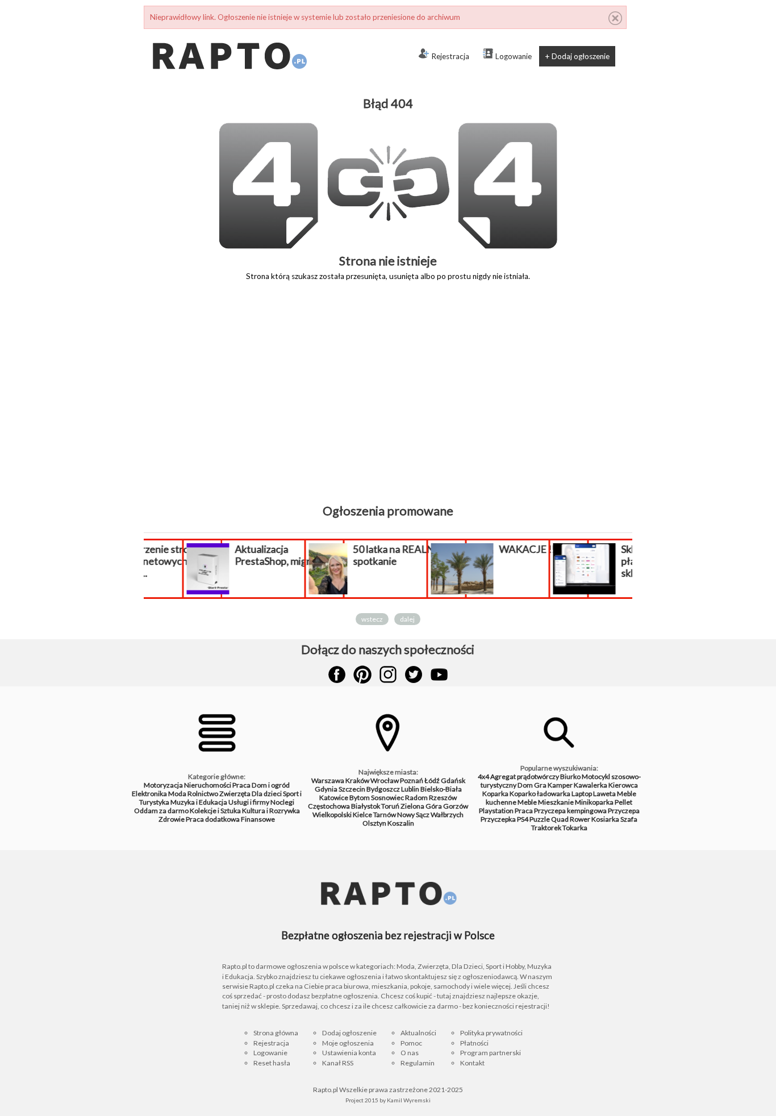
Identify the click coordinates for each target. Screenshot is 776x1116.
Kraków (357, 780)
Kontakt (472, 1063)
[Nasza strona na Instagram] (388, 674)
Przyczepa (624, 810)
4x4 (483, 776)
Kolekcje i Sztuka (215, 810)
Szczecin (352, 789)
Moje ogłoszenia (348, 1043)
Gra (540, 785)
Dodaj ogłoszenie (349, 1032)
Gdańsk (453, 780)
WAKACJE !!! (497, 549)
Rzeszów (443, 797)
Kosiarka (605, 819)
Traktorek (546, 827)
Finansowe (258, 819)
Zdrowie (171, 819)
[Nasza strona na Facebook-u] (337, 674)
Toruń (390, 806)
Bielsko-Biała (441, 789)
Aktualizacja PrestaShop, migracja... (253, 555)
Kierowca (623, 785)
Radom (416, 797)
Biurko (570, 776)
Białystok (365, 806)
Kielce (362, 814)
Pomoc (411, 1043)
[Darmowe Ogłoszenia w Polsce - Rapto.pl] (229, 33)
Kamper (560, 785)
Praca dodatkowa (213, 819)
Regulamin (417, 1063)
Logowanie (513, 56)
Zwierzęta (235, 793)
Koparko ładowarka (540, 793)
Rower (580, 819)
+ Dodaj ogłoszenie (577, 56)
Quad (560, 819)
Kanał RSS (337, 1063)
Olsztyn (374, 823)
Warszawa (327, 780)
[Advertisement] (388, 400)
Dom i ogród (271, 785)
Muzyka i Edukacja (198, 802)
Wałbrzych (447, 814)
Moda (177, 793)
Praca (241, 785)
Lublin (410, 789)
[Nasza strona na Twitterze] (413, 674)
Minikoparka (594, 802)
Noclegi (282, 802)
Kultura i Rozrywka (271, 810)
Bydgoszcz (383, 789)
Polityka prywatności (491, 1032)
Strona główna (275, 1032)
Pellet (623, 802)
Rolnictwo (202, 793)
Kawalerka (590, 785)
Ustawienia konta (349, 1052)
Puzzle (539, 819)
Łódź (432, 780)
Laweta (604, 793)
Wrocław (384, 780)
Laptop (581, 793)
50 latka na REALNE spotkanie (364, 555)
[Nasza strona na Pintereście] (362, 674)
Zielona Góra (421, 806)
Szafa (628, 819)
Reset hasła (271, 1063)
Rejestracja (450, 56)
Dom (525, 785)
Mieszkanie (556, 802)
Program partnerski (490, 1052)
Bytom (359, 797)
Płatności (474, 1043)
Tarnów (384, 814)
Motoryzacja (163, 785)
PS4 (522, 819)
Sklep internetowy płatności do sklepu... (629, 561)
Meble (527, 802)
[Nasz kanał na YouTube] (439, 674)
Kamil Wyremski (409, 1100)
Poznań (411, 780)
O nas (409, 1052)
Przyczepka (498, 819)
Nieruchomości (207, 785)
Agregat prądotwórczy (524, 776)
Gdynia (326, 789)
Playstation (496, 810)
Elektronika (149, 793)
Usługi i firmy (248, 802)
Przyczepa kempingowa (570, 810)
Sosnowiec (387, 797)
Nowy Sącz (413, 814)
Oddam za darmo (161, 810)
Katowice (333, 797)
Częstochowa (329, 806)
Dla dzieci (267, 793)
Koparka (495, 793)
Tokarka (574, 827)
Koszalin (400, 823)
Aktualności (418, 1032)
